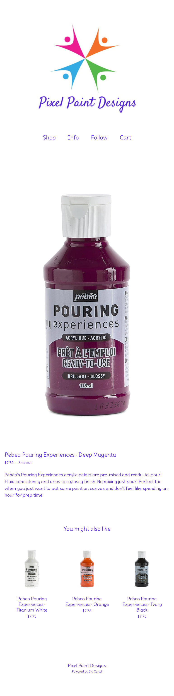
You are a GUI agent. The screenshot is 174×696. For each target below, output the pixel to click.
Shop (49, 137)
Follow (99, 137)
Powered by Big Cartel (87, 671)
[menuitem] (49, 137)
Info (73, 137)
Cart (127, 137)
